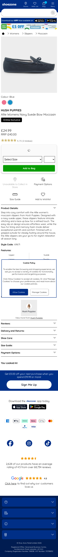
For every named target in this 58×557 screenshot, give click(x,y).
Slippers (28, 33)
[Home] (3, 33)
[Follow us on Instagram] (29, 443)
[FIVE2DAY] (29, 26)
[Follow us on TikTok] (48, 443)
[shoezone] (9, 5)
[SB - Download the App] (29, 22)
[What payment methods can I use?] (29, 424)
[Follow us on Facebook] (10, 443)
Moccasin (43, 33)
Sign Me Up (29, 385)
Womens (14, 33)
